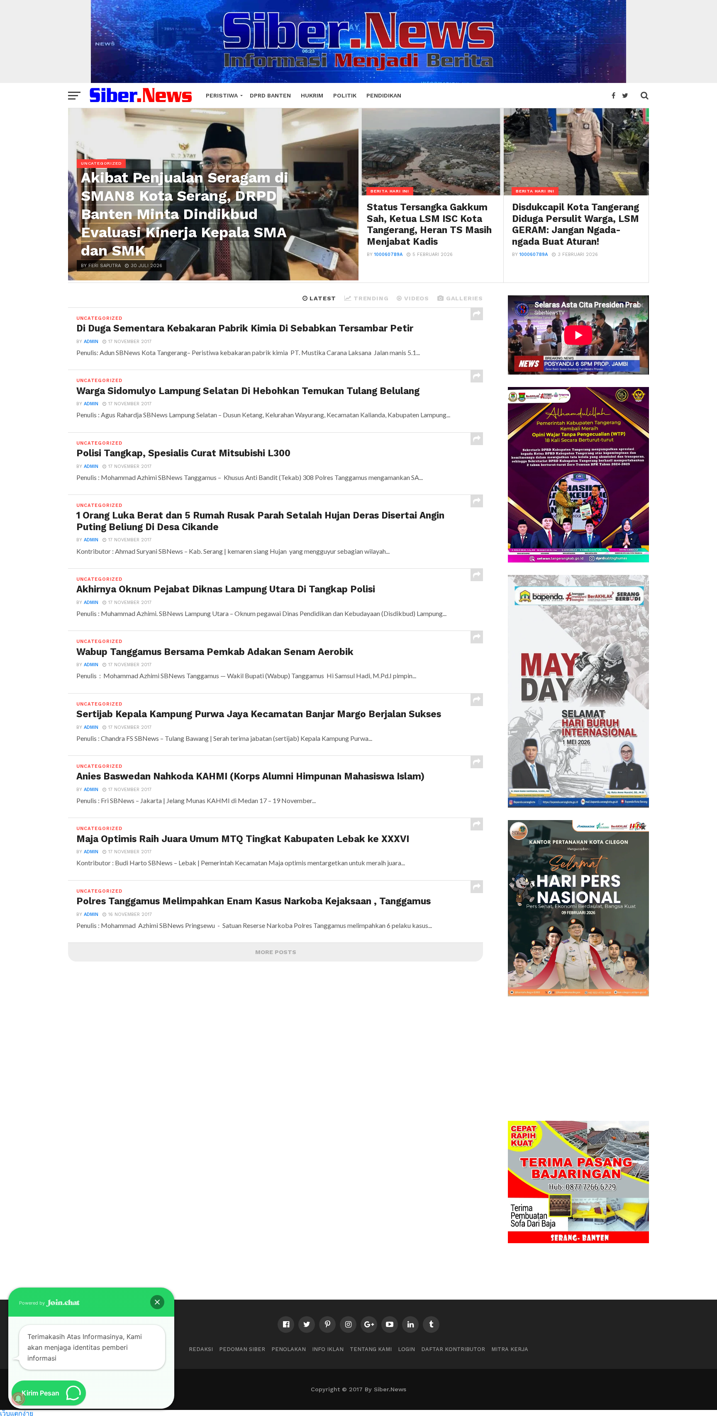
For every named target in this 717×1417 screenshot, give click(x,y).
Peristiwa (222, 95)
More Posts (275, 952)
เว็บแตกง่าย (16, 1413)
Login (406, 1349)
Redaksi (201, 1349)
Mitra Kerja (509, 1349)
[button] (157, 1302)
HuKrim (312, 95)
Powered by (32, 1303)
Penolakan (288, 1349)
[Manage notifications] (18, 1398)
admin (91, 341)
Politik (344, 95)
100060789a (388, 254)
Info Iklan (328, 1349)
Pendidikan (383, 95)
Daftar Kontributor (453, 1349)
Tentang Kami (371, 1349)
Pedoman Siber (242, 1349)
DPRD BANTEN (270, 95)
